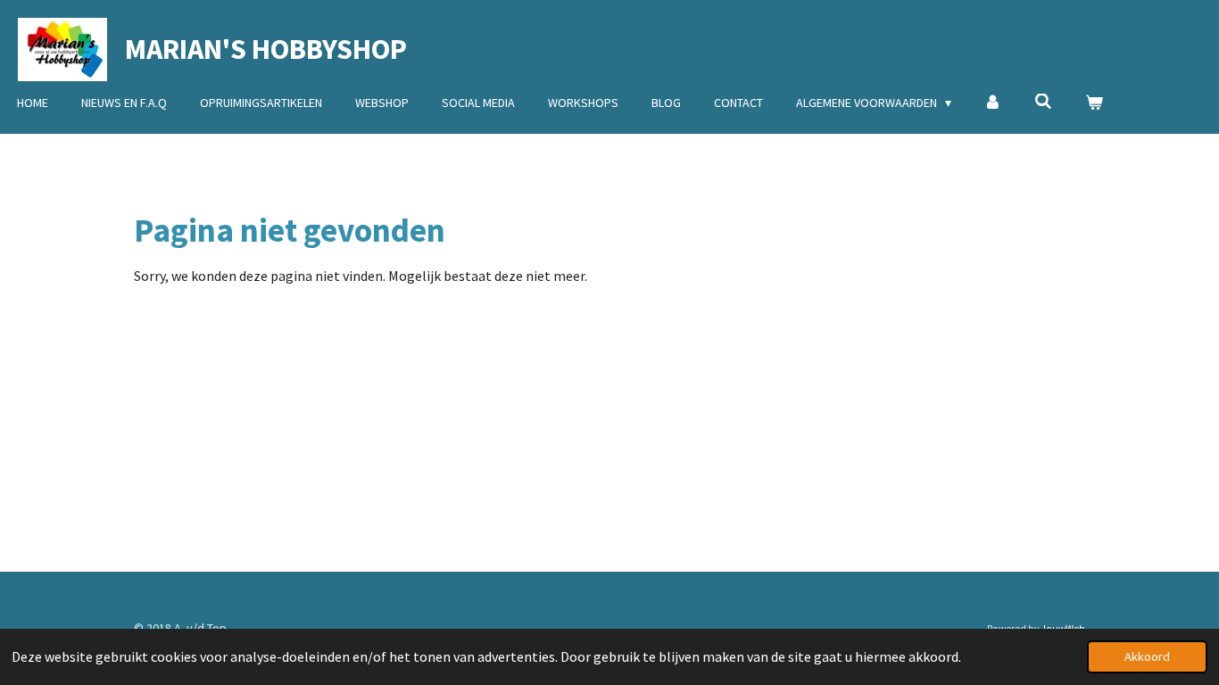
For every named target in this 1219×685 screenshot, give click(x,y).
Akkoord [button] (1147, 656)
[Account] (993, 103)
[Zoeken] (1043, 101)
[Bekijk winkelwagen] (1094, 103)
